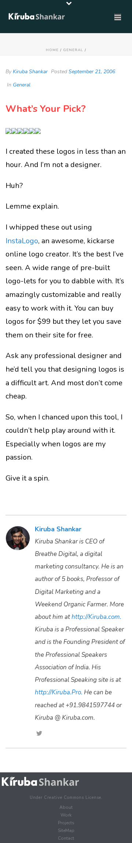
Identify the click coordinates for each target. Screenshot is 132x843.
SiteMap (66, 830)
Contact (66, 838)
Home (52, 50)
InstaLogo (22, 241)
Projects (66, 823)
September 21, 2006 (92, 71)
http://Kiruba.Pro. (58, 692)
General (73, 50)
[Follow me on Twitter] (39, 734)
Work (66, 815)
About (66, 807)
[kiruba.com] (40, 781)
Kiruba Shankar (30, 71)
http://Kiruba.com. (96, 617)
